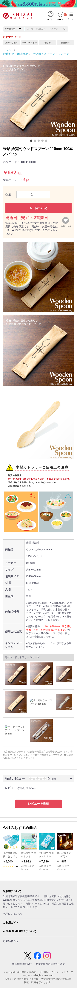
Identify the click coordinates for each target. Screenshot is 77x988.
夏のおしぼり (11, 42)
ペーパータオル (29, 42)
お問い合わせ (11, 940)
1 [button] (32, 141)
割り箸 (47, 42)
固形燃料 (65, 42)
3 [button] (39, 141)
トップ (7, 50)
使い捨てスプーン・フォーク (51, 54)
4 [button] (43, 141)
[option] (38, 98)
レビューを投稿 (38, 803)
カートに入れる (38, 208)
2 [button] (36, 141)
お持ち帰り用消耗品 (15, 54)
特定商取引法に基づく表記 (50, 963)
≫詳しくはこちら (12, 913)
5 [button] (47, 141)
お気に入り (66, 225)
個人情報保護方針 (22, 963)
